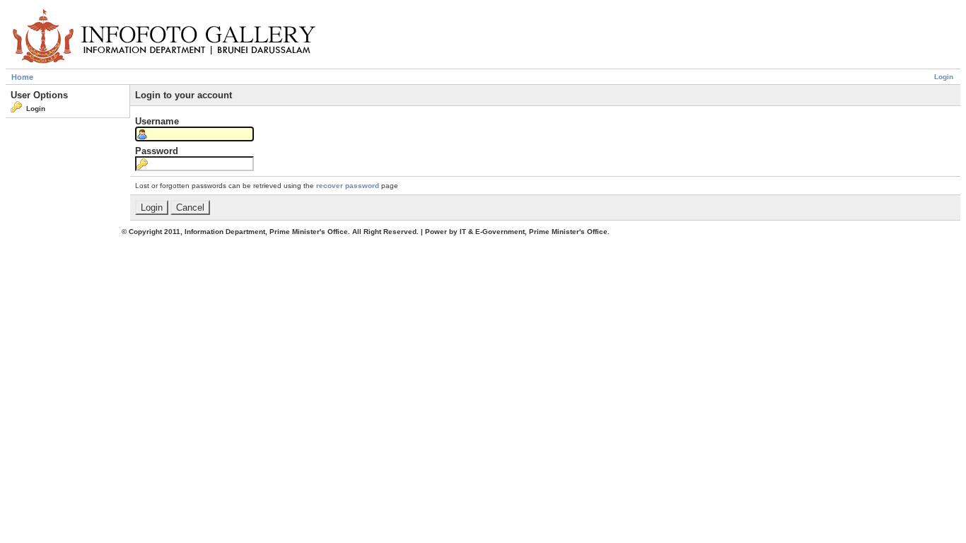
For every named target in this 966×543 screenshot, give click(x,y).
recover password (347, 185)
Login (943, 77)
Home (22, 77)
